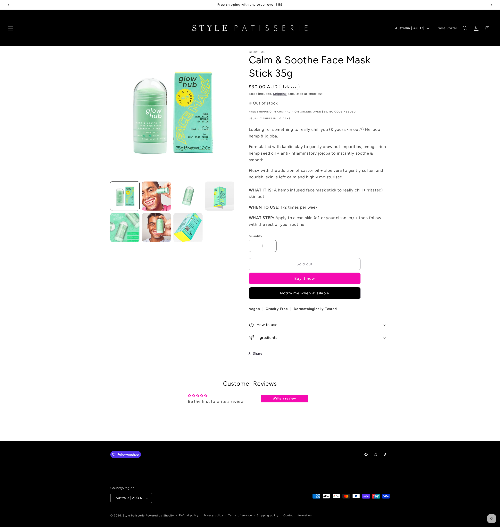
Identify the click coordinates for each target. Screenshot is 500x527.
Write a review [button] (284, 398)
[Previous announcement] (8, 5)
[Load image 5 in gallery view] (124, 227)
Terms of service (240, 515)
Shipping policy (268, 515)
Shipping (280, 94)
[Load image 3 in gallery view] (188, 196)
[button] (10, 28)
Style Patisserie (134, 515)
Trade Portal (446, 28)
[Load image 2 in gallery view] (156, 196)
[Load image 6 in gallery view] (156, 227)
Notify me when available (304, 293)
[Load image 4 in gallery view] (219, 196)
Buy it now (304, 278)
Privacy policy (213, 515)
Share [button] (257, 353)
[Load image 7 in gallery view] (188, 227)
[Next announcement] (491, 5)
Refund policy (189, 515)
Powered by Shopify (160, 515)
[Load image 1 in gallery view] (124, 196)
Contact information (297, 515)
